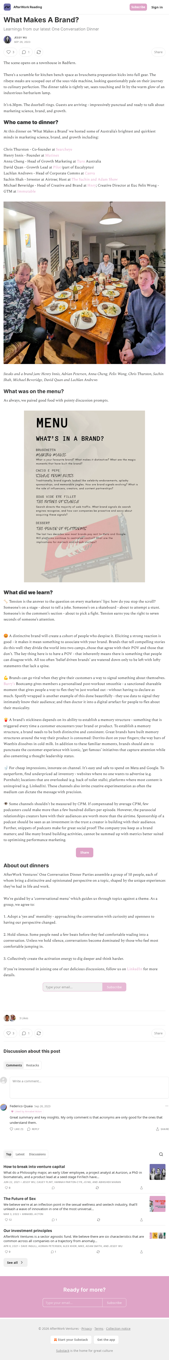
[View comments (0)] (53, 1187)
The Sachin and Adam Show (95, 179)
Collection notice (118, 1328)
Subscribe (138, 7)
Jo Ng (87, 1182)
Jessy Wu (20, 37)
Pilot (57, 167)
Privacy (86, 1328)
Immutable (26, 191)
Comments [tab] (14, 1065)
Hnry (91, 185)
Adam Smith (94, 1246)
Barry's (9, 684)
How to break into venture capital (34, 1166)
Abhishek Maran (110, 1182)
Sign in (157, 7)
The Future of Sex (20, 1198)
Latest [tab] (20, 1154)
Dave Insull (29, 1246)
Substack (62, 1351)
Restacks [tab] (32, 1065)
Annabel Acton (32, 1214)
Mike (81, 1246)
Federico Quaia (21, 1106)
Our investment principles (28, 1230)
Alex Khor (70, 1246)
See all (12, 1262)
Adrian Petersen (49, 1246)
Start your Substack (73, 1339)
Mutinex (52, 155)
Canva (89, 173)
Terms (98, 1328)
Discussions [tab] (37, 1154)
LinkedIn (135, 969)
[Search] (161, 1154)
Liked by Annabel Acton (28, 1111)
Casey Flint (45, 1182)
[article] (84, 1177)
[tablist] (23, 1065)
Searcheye (64, 149)
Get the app (106, 1339)
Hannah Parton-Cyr (68, 1182)
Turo (81, 161)
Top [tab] (8, 1154)
